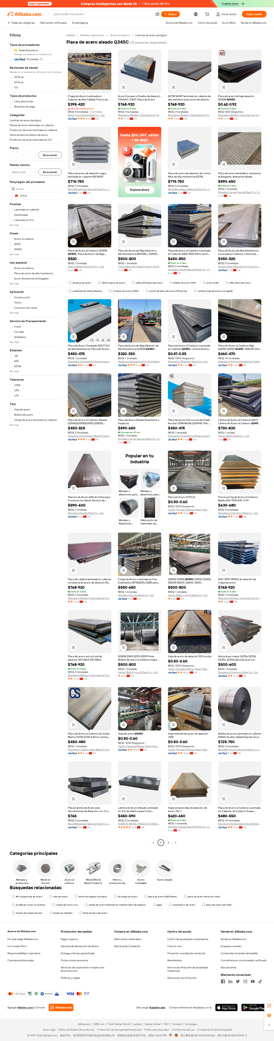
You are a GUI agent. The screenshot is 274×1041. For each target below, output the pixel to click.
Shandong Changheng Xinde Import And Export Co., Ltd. (89, 361)
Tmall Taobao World (119, 1024)
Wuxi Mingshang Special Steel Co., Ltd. (89, 189)
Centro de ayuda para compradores (187, 939)
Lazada (137, 1024)
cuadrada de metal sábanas (87, 291)
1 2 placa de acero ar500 (126, 291)
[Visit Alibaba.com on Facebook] (223, 981)
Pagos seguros (69, 939)
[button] (157, 14)
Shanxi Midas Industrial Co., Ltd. (86, 266)
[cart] (208, 14)
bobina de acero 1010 (184, 282)
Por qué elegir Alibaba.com (22, 939)
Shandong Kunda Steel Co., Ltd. (86, 513)
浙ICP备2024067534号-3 (232, 1035)
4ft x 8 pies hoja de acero (29, 896)
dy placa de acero (82, 282)
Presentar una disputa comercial (186, 953)
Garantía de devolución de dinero (80, 946)
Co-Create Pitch (16, 946)
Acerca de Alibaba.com (21, 931)
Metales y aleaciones (92, 35)
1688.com (98, 1024)
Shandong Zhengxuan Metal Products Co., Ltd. (89, 435)
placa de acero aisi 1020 (219, 905)
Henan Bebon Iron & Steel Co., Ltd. (188, 595)
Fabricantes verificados (127, 939)
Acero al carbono (120, 35)
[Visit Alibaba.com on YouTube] (253, 981)
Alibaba (70, 35)
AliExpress (84, 1024)
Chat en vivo (174, 946)
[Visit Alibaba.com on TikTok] (260, 981)
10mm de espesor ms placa (92, 896)
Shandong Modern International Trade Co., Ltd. (139, 115)
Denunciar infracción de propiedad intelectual (187, 969)
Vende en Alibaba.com (233, 939)
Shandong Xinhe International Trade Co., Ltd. (240, 361)
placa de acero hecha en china (204, 896)
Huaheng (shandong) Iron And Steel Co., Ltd (139, 361)
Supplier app (157, 1007)
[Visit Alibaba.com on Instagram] (245, 981)
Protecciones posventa (74, 960)
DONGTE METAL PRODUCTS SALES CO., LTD (139, 823)
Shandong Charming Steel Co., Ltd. (238, 513)
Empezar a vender (231, 946)
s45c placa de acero (240, 282)
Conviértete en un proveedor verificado (244, 960)
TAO (166, 1024)
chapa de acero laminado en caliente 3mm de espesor (117, 905)
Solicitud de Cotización (127, 946)
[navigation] (36, 439)
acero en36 (212, 282)
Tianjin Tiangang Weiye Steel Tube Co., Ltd (189, 509)
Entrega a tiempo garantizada (77, 953)
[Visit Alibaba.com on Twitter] (238, 981)
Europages (191, 1024)
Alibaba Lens (25, 1007)
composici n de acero (184, 905)
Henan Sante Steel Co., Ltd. (233, 435)
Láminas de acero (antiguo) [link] (151, 35)
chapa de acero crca (67, 905)
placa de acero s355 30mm (162, 896)
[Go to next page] (175, 842)
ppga (159, 905)
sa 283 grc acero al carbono (30, 905)
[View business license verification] (170, 1035)
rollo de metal (60, 896)
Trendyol (177, 1024)
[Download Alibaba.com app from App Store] (226, 1007)
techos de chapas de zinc (29, 913)
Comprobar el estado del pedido (239, 953)
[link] (269, 1005)
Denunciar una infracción (182, 977)
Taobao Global (152, 1024)
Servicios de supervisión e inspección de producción (82, 969)
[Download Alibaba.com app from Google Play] (254, 1007)
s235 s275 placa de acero (149, 282)
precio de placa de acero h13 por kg (168, 291)
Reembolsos (174, 960)
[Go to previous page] (153, 842)
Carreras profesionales (20, 960)
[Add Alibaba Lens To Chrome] (61, 1007)
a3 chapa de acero (127, 896)
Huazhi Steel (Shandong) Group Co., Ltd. (240, 266)
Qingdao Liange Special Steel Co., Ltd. (240, 192)
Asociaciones (228, 967)
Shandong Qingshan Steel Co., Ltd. (188, 361)
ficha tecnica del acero (95, 913)
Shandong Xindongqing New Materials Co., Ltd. (240, 823)
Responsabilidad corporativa (23, 953)
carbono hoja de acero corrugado (215, 291)
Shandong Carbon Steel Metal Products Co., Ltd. (89, 749)
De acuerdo (50, 155)
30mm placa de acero (113, 282)
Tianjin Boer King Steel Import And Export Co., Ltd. (139, 266)
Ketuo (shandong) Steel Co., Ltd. (86, 115)
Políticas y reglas (70, 977)
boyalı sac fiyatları (62, 913)
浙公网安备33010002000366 (197, 1035)
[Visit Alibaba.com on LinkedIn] (230, 981)
